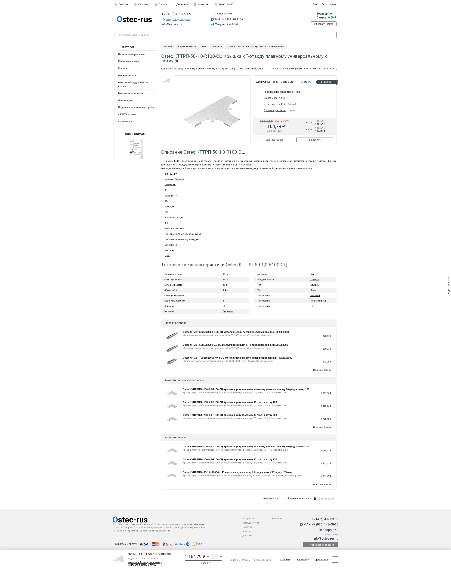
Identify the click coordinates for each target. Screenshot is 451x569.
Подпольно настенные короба (136, 107)
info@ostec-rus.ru (325, 538)
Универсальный (318, 301)
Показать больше (322, 370)
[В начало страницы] (335, 559)
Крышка (314, 279)
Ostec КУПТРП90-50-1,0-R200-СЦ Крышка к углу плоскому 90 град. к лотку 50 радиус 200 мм (237, 472)
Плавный (315, 295)
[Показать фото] (166, 80)
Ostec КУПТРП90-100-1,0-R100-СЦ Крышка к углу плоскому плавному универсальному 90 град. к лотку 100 (246, 389)
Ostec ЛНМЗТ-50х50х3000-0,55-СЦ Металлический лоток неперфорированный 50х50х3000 (236, 332)
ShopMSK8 (330, 530)
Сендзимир (228, 311)
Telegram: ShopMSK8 (227, 24)
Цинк (313, 274)
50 (224, 306)
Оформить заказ (323, 24)
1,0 (311, 306)
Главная (168, 46)
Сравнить (285, 559)
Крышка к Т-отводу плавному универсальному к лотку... (145, 563)
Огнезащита (125, 100)
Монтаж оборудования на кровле (133, 84)
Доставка (182, 4)
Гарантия (143, 4)
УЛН (204, 46)
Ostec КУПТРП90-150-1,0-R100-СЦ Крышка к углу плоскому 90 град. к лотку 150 (230, 402)
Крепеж (122, 68)
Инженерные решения (131, 54)
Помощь (123, 4)
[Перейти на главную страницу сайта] (134, 19)
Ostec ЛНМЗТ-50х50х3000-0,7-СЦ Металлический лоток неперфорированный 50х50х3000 (235, 344)
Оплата (163, 4)
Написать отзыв (270, 498)
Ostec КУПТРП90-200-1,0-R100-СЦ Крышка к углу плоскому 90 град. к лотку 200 (230, 415)
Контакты (203, 4)
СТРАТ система (127, 114)
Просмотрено (321, 559)
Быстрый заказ (274, 139)
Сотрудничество (250, 523)
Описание (235, 560)
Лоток (313, 290)
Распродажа (248, 518)
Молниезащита (127, 75)
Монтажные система (130, 93)
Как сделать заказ (262, 560)
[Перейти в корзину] (313, 16)
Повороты (217, 46)
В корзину (315, 139)
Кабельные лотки (128, 61)
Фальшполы (125, 121)
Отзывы (246, 560)
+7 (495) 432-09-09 (176, 14)
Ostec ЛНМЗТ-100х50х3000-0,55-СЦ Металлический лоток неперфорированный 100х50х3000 (237, 357)
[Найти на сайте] (333, 34)
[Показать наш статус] (136, 148)
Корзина (301, 559)
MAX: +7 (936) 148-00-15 (229, 19)
